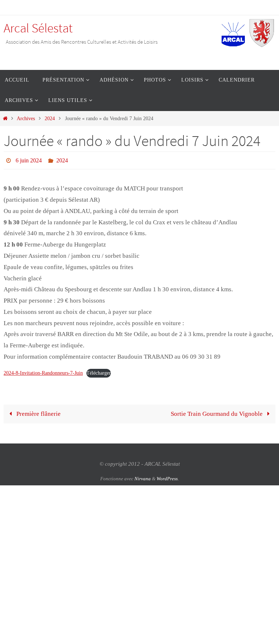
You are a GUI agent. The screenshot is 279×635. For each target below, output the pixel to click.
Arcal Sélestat (38, 28)
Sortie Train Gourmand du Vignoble (217, 412)
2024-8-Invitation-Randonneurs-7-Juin (43, 371)
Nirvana (142, 476)
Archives (26, 118)
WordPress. (168, 476)
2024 (50, 118)
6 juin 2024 (29, 159)
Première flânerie (38, 412)
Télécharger (98, 371)
